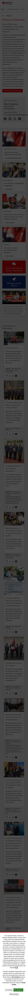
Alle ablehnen (9, 990)
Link (17, 967)
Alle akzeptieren (18, 990)
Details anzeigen (14, 994)
